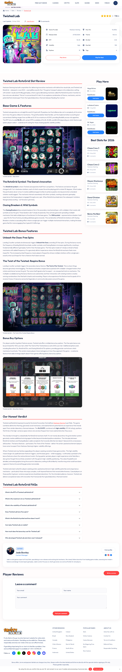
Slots (77, 3)
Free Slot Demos (41, 3)
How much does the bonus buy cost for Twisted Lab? (22, 531)
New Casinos (87, 651)
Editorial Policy (108, 644)
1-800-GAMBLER (35, 649)
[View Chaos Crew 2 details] (112, 168)
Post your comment (61, 613)
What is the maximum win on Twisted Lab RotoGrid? (22, 499)
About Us (107, 628)
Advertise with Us (109, 632)
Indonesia (55, 652)
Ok (90, 669)
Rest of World (70, 644)
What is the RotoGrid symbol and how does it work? (22, 518)
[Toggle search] (115, 3)
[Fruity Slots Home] (25, 631)
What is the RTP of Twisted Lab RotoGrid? (19, 492)
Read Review (91, 94)
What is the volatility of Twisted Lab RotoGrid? (21, 505)
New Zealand (70, 636)
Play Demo (63, 57)
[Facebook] (111, 555)
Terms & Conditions (109, 640)
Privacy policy (98, 669)
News (97, 3)
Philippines (69, 640)
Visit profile (108, 550)
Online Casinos (87, 636)
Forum (107, 3)
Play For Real (99, 57)
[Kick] (19, 653)
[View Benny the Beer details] (112, 218)
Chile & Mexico (56, 644)
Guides (87, 3)
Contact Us (107, 636)
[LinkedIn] (106, 555)
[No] (120, 669)
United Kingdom (57, 632)
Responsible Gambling (110, 648)
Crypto (67, 3)
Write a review (111, 573)
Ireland (68, 632)
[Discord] (44, 653)
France (54, 648)
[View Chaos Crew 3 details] (112, 152)
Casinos (56, 3)
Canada (54, 640)
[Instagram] (108, 555)
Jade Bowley (30, 21)
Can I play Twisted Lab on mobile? (16, 525)
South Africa (69, 648)
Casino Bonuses (87, 640)
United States (70, 652)
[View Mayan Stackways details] (112, 185)
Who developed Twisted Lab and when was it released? (23, 538)
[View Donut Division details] (112, 201)
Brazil (54, 636)
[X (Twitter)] (24, 653)
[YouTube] (29, 653)
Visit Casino (96, 98)
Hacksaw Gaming (75, 30)
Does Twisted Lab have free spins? (16, 512)
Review (19, 10)
